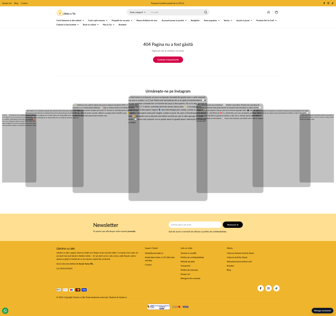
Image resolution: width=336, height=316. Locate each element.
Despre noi (7, 3)
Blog (16, 3)
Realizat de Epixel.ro (118, 297)
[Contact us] (5, 311)
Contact (24, 3)
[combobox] (168, 12)
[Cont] (268, 12)
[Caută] (205, 12)
